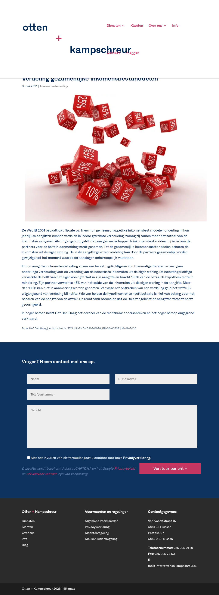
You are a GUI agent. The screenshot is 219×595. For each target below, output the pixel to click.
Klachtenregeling (97, 533)
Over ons (155, 26)
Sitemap (69, 589)
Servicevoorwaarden (41, 474)
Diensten (114, 26)
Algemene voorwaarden (101, 521)
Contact (113, 53)
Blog (25, 545)
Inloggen (132, 53)
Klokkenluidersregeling (101, 539)
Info (175, 26)
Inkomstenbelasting (54, 86)
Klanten (136, 26)
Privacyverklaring (136, 458)
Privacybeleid (124, 468)
